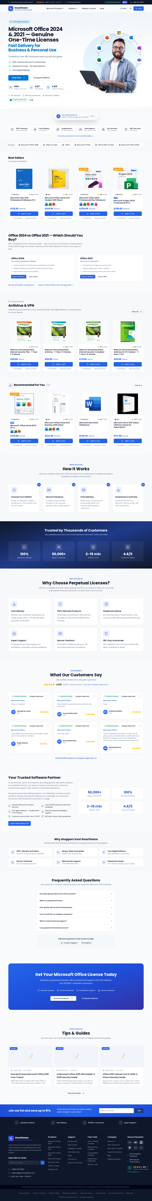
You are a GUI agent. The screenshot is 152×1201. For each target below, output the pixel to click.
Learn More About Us (19, 823)
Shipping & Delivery (70, 1193)
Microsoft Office (83, 145)
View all (135, 312)
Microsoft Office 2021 (54, 1148)
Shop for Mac (33, 277)
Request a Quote (89, 8)
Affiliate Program (114, 1159)
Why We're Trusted (114, 1148)
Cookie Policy (101, 1193)
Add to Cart (26, 214)
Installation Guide (74, 1148)
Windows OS (53, 1169)
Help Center (72, 1145)
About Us (110, 1141)
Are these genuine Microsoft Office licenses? (58, 894)
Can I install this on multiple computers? (56, 914)
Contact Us (72, 1159)
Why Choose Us (113, 1145)
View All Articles (74, 1093)
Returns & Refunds (75, 1163)
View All (137, 385)
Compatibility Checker (93, 1154)
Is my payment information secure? (54, 928)
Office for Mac (54, 1166)
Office (67, 145)
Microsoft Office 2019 (54, 1154)
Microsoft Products (54, 8)
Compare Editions (41, 77)
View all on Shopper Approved (95, 684)
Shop (102, 8)
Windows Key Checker (93, 1148)
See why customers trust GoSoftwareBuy (75, 136)
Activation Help (74, 1152)
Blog (109, 1155)
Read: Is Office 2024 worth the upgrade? (55, 285)
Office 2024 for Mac (106, 145)
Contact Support (70, 943)
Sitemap (129, 1193)
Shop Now (16, 77)
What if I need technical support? (53, 921)
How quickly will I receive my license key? (56, 907)
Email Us (87, 943)
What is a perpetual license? (51, 900)
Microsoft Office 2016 (29, 145)
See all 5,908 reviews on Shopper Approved (74, 758)
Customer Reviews (114, 1152)
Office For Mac (52, 145)
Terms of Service (39, 1193)
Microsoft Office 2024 (130, 145)
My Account (72, 1141)
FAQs (70, 1155)
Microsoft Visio (53, 1162)
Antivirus (72, 8)
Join (139, 1111)
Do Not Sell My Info (116, 1193)
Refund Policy (54, 1193)
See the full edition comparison (21, 285)
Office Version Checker (93, 1142)
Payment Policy (86, 1193)
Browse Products (61, 998)
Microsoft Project (54, 1159)
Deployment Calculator (92, 1160)
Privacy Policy (24, 1193)
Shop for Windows (19, 277)
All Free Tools (93, 1164)
